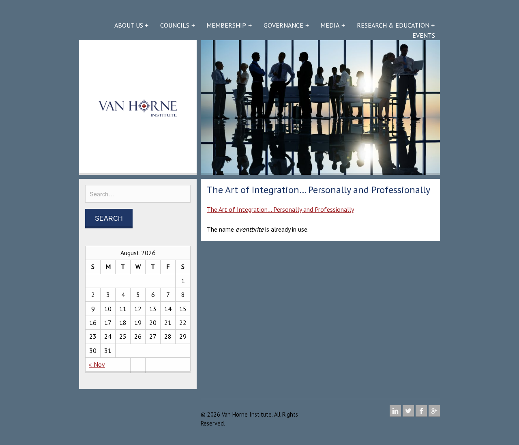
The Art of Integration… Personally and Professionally (280, 209)
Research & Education (393, 25)
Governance (283, 25)
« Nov (97, 364)
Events (423, 35)
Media (329, 25)
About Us (128, 25)
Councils (174, 25)
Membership (226, 25)
